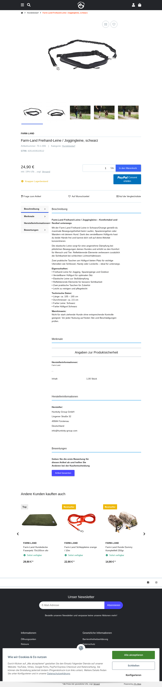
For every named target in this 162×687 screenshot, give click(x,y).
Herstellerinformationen (36, 223)
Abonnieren (113, 605)
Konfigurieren (133, 675)
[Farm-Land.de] (81, 5)
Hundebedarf (68, 146)
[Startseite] (22, 12)
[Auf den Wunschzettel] (113, 24)
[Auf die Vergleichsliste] (105, 24)
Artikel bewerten (63, 473)
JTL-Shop (137, 684)
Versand (46, 171)
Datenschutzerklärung (58, 673)
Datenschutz (89, 644)
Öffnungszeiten (28, 639)
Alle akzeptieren (133, 654)
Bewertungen (31, 230)
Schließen (133, 665)
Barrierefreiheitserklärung (95, 639)
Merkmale (29, 216)
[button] (133, 5)
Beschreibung (31, 209)
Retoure (25, 644)
